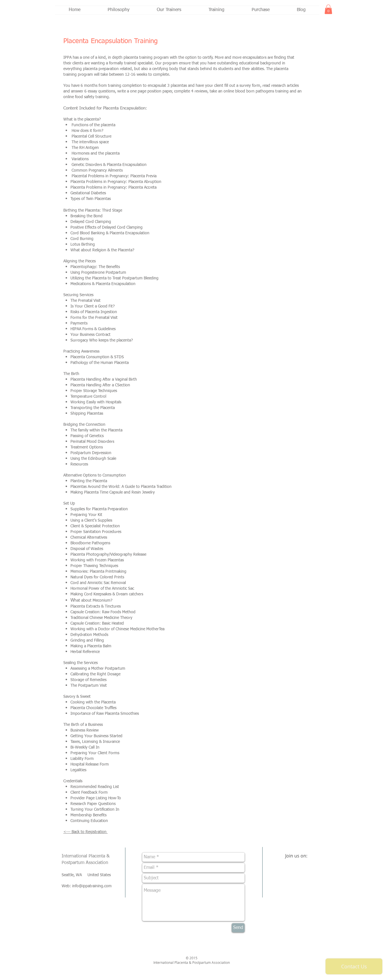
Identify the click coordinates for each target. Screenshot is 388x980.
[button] (328, 9)
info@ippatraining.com (92, 886)
